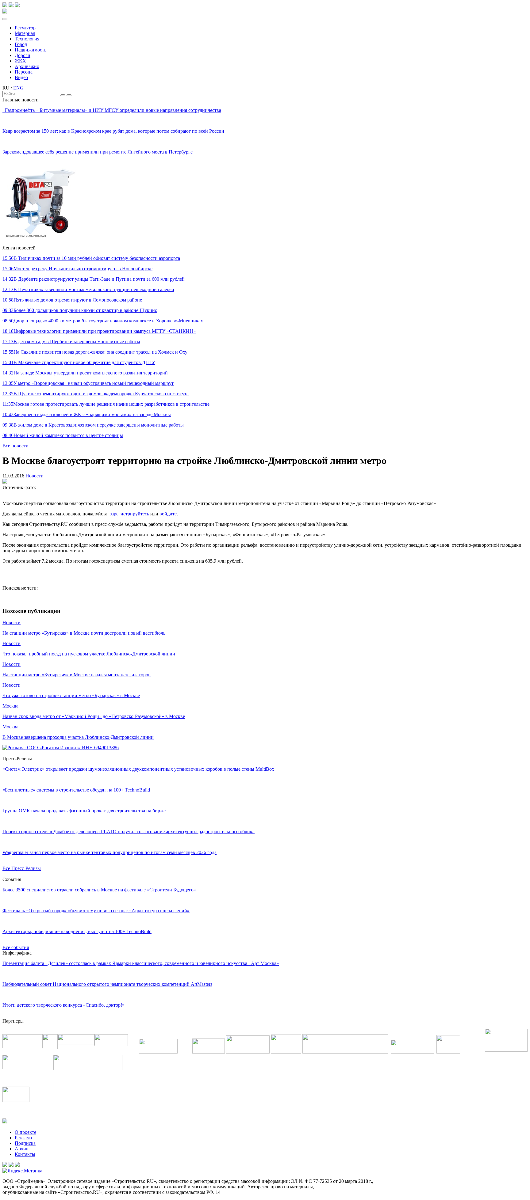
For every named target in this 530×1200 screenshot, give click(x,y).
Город (21, 44)
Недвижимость (30, 49)
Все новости (15, 445)
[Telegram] (4, 5)
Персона (24, 71)
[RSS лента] (17, 5)
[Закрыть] (69, 95)
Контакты (25, 1154)
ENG (18, 87)
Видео (21, 77)
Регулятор (25, 27)
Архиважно (27, 66)
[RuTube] (11, 5)
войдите (168, 513)
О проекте (25, 1132)
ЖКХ (20, 60)
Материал (25, 33)
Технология (27, 38)
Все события (15, 947)
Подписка (25, 1143)
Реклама (23, 1137)
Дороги (22, 55)
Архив (22, 1148)
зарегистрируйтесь (129, 513)
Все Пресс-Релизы (21, 868)
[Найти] (62, 95)
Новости (34, 475)
